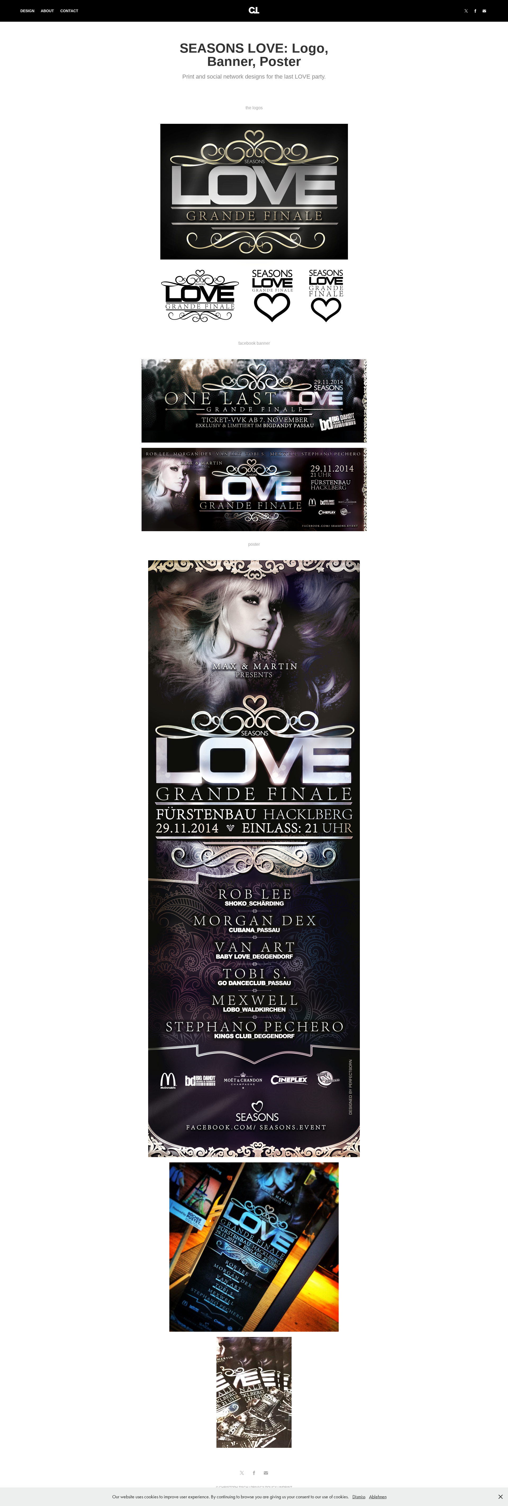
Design (27, 11)
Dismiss (358, 1497)
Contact (69, 11)
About (47, 11)
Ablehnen (378, 1497)
